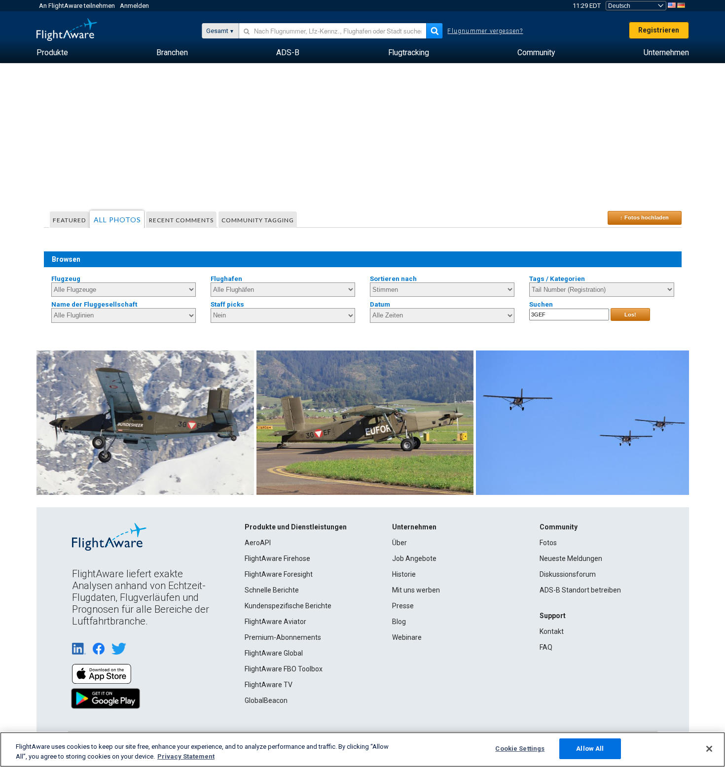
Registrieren (658, 30)
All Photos (117, 219)
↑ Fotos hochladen (644, 217)
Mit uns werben (416, 590)
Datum (380, 304)
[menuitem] (52, 52)
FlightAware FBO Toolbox (284, 669)
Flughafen (226, 278)
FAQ (546, 647)
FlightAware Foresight (279, 574)
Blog (399, 622)
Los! (630, 314)
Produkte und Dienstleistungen (296, 527)
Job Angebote (414, 558)
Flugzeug (65, 278)
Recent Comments (181, 220)
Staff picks (227, 304)
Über (399, 543)
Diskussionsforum (568, 574)
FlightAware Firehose (277, 558)
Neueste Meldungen (571, 558)
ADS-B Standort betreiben (580, 590)
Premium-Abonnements (283, 637)
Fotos (548, 543)
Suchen (541, 304)
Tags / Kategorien (557, 278)
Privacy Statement (186, 756)
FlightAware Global (274, 653)
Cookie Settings (519, 748)
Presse (403, 606)
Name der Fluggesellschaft (94, 304)
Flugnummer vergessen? (485, 31)
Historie (404, 574)
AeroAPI (258, 543)
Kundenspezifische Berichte (288, 606)
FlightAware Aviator (275, 622)
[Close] (709, 749)
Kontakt (552, 631)
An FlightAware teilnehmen (77, 5)
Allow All (590, 748)
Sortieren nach (393, 278)
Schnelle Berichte (272, 590)
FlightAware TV (268, 685)
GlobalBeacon (266, 700)
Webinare (407, 637)
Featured (69, 220)
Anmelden (134, 5)
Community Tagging (257, 220)
